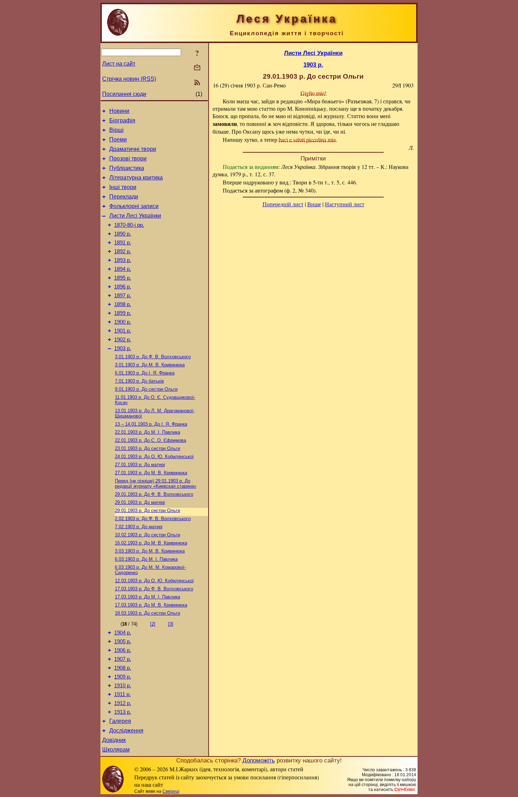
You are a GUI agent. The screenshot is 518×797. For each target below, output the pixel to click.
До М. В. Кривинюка (150, 364)
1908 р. (122, 668)
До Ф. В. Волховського (153, 356)
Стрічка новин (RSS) (129, 79)
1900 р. (122, 322)
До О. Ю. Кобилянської (154, 456)
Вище (314, 204)
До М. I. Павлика (147, 432)
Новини (119, 111)
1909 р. (122, 677)
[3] (170, 624)
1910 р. (122, 685)
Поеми (118, 139)
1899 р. (122, 313)
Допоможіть (258, 760)
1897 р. (122, 295)
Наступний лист (344, 204)
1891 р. (122, 242)
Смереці (170, 791)
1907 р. (122, 659)
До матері (140, 464)
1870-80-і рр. (129, 225)
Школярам (116, 750)
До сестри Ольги (146, 389)
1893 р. (122, 260)
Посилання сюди (124, 94)
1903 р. (122, 348)
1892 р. (122, 251)
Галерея (120, 721)
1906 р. (122, 650)
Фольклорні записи (134, 206)
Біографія (122, 120)
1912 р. (122, 703)
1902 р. (122, 339)
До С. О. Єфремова (150, 440)
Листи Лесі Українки (135, 216)
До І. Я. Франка (144, 373)
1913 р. (122, 712)
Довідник (114, 740)
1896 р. (122, 287)
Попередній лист (283, 204)
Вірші (116, 130)
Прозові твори (128, 159)
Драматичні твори (132, 149)
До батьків (139, 381)
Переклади (123, 197)
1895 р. (122, 278)
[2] (152, 624)
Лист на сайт (118, 64)
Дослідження (126, 731)
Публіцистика (126, 168)
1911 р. (122, 694)
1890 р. (122, 234)
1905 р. (122, 641)
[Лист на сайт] (197, 68)
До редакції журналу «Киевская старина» (155, 483)
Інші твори (122, 187)
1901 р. (122, 331)
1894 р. (122, 269)
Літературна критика (136, 178)
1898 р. (122, 304)
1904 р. (122, 632)
